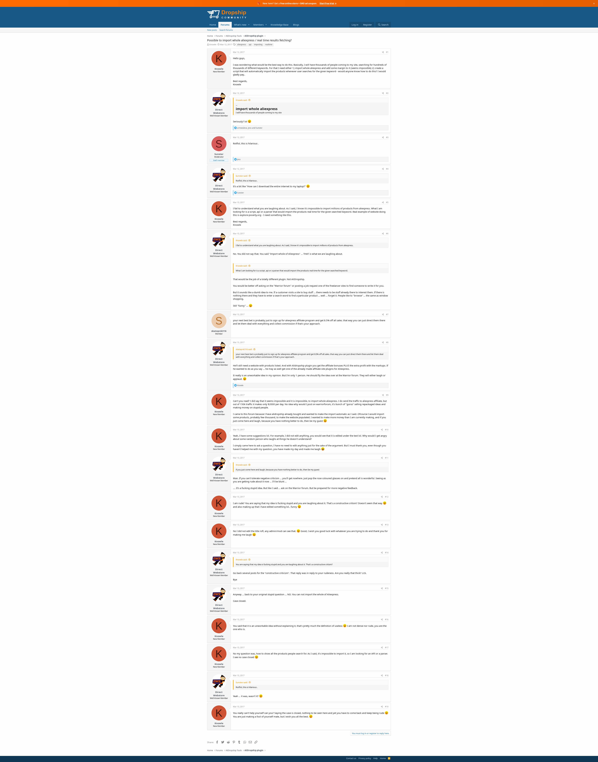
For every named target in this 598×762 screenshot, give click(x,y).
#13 (386, 524)
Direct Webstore (219, 111)
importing (258, 44)
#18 (386, 675)
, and (249, 128)
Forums (225, 24)
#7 (387, 314)
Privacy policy (364, 758)
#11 (386, 458)
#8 (387, 342)
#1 (387, 52)
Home (212, 24)
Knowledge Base (279, 24)
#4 (387, 169)
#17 (386, 647)
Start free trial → (328, 3)
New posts (212, 30)
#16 (386, 619)
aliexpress (241, 44)
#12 (386, 496)
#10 (386, 429)
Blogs (296, 24)
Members (258, 24)
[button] (249, 25)
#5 (387, 202)
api (250, 44)
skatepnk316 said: (244, 349)
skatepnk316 (218, 330)
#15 (386, 588)
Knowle (212, 44)
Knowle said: (241, 100)
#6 (387, 233)
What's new (240, 24)
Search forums (226, 30)
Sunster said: (242, 175)
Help (375, 758)
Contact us (351, 758)
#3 (387, 137)
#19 (386, 706)
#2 (387, 93)
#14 (386, 552)
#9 (387, 395)
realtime (268, 44)
